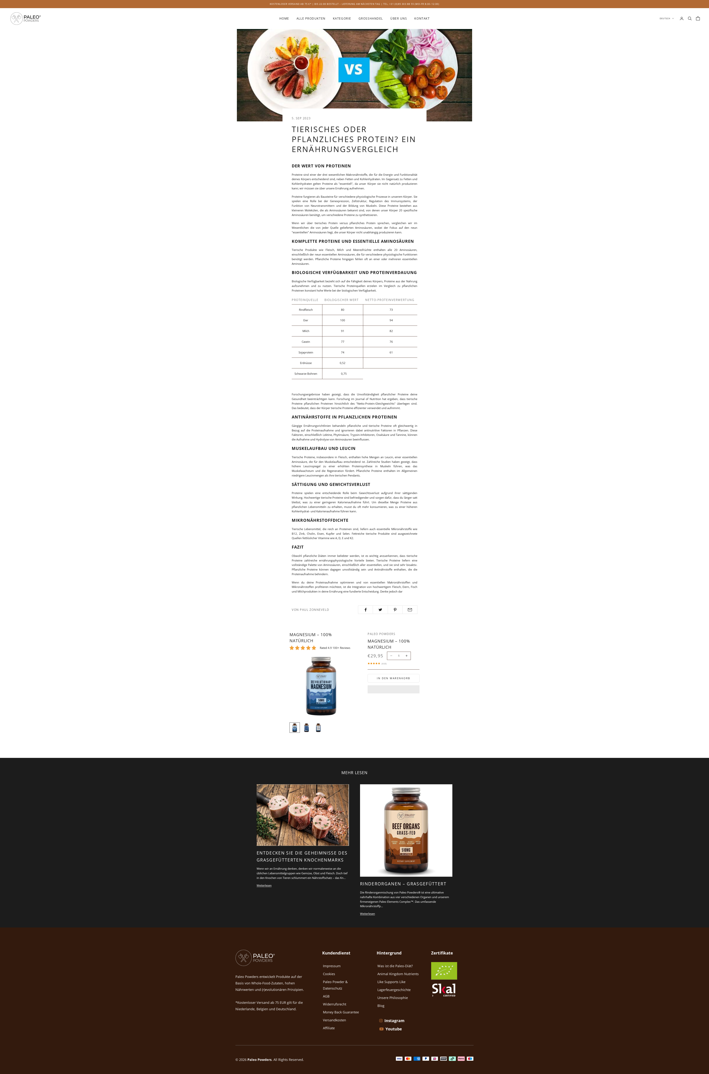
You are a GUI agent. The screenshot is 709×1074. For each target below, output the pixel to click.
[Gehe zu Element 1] (295, 727)
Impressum (332, 966)
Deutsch (665, 18)
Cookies (329, 974)
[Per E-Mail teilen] (410, 610)
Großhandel (371, 18)
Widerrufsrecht (334, 1004)
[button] (393, 689)
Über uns (398, 18)
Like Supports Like (391, 982)
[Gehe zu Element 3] (318, 727)
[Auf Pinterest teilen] (395, 610)
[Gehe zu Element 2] (306, 727)
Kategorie (342, 18)
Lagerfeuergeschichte (394, 990)
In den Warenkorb (393, 678)
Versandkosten (334, 1020)
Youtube (394, 1029)
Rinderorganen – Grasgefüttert (403, 884)
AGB (326, 996)
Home (284, 18)
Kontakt (422, 18)
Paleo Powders (381, 634)
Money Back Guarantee (341, 1012)
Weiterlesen (264, 885)
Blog (380, 1005)
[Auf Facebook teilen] (365, 610)
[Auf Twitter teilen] (380, 610)
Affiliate (329, 1028)
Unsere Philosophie (392, 997)
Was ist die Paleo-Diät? (395, 966)
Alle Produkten (311, 18)
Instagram (394, 1020)
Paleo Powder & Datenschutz (335, 985)
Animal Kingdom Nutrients (398, 974)
